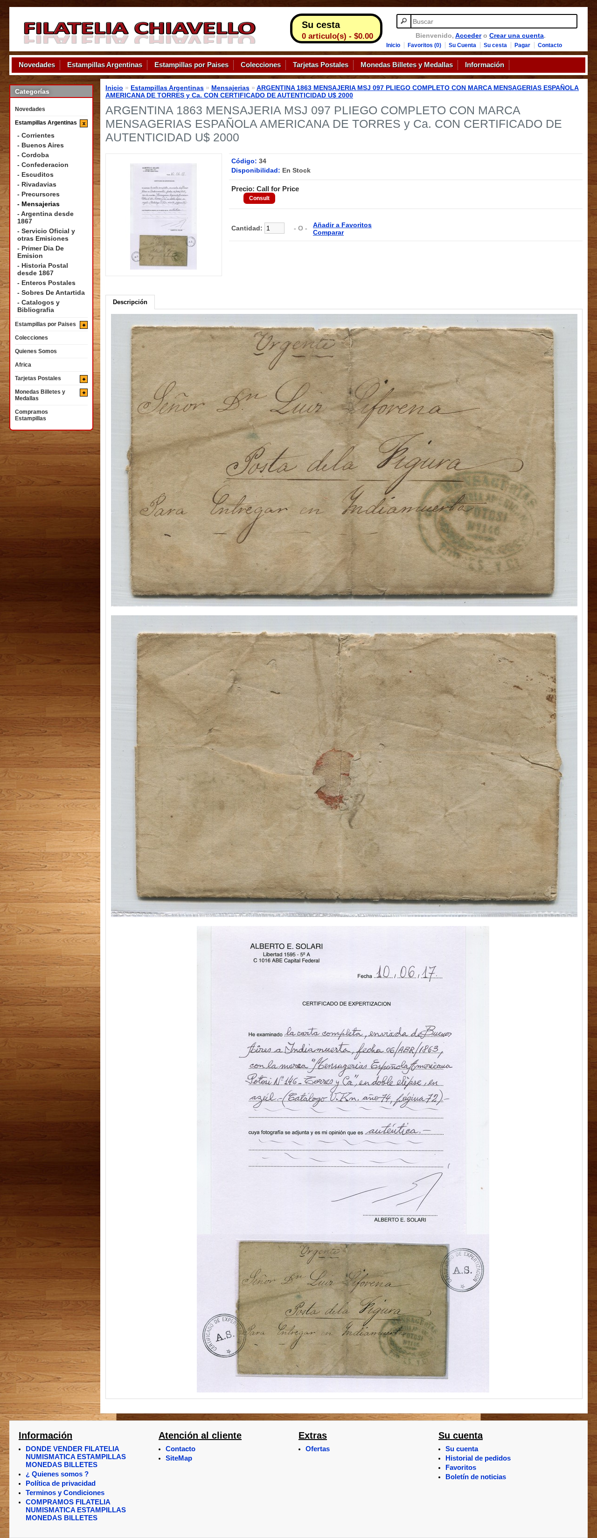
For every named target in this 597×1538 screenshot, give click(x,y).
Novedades (37, 65)
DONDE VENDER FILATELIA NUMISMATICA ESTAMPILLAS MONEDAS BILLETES (76, 1456)
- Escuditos (35, 174)
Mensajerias (230, 87)
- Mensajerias (38, 204)
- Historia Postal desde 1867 (42, 269)
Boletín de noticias (475, 1477)
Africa (23, 365)
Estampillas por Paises (191, 65)
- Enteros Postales (46, 282)
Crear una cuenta (516, 35)
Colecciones (261, 65)
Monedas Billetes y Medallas (407, 65)
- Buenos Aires (40, 145)
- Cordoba (33, 155)
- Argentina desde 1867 (45, 217)
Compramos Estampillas (31, 415)
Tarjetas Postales (320, 65)
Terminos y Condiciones (65, 1492)
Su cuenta (461, 1449)
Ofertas (317, 1449)
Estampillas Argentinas (104, 65)
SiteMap (179, 1458)
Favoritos (460, 1467)
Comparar (328, 232)
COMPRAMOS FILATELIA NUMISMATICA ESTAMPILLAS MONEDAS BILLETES (76, 1510)
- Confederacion (43, 164)
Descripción (130, 302)
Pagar (522, 45)
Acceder (468, 35)
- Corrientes (36, 135)
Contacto (550, 45)
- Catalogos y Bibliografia (38, 306)
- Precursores (38, 194)
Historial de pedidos (478, 1458)
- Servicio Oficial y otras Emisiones (46, 234)
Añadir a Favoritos (342, 225)
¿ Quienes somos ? (57, 1474)
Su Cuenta (462, 45)
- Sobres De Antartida (51, 292)
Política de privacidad (61, 1483)
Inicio (393, 45)
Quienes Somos (36, 351)
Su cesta (495, 45)
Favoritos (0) (424, 45)
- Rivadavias (36, 184)
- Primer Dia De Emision (40, 251)
